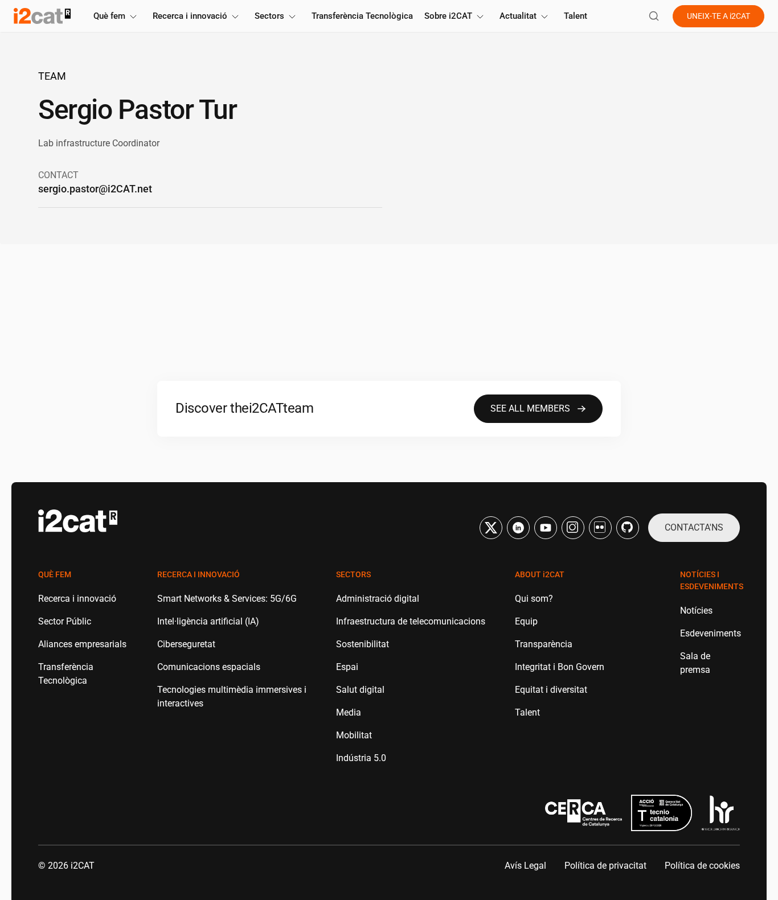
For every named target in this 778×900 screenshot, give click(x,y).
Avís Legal (525, 865)
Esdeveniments (710, 633)
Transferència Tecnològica (362, 16)
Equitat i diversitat (551, 689)
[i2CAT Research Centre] (42, 16)
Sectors (269, 16)
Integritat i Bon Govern (559, 666)
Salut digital (360, 689)
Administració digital (377, 598)
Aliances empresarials (82, 644)
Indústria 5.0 (361, 758)
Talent (575, 16)
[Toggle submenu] (133, 17)
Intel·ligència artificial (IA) (208, 621)
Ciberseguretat (186, 644)
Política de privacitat (605, 865)
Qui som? (534, 598)
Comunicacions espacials (208, 666)
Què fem (109, 16)
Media (348, 712)
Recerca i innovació (190, 16)
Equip (526, 621)
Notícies (696, 610)
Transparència (543, 644)
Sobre (448, 16)
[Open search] (654, 16)
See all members (530, 408)
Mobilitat (354, 735)
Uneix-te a (718, 15)
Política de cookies (702, 865)
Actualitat (518, 16)
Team (52, 76)
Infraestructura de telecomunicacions (410, 621)
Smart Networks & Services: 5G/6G (227, 598)
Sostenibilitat (362, 644)
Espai (347, 666)
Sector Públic (64, 621)
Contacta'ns (694, 527)
